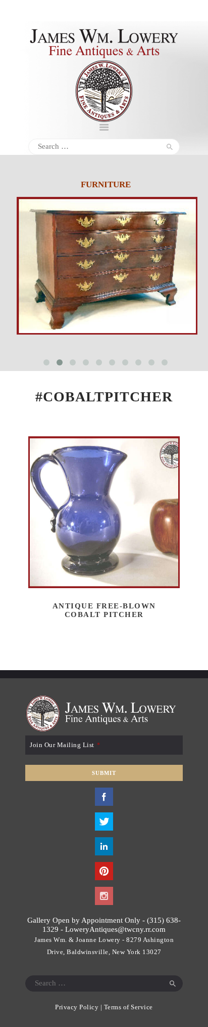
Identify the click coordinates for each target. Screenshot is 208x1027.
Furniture (106, 184)
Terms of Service (128, 1007)
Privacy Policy (76, 1007)
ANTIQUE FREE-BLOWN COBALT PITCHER (104, 610)
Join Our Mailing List (65, 745)
